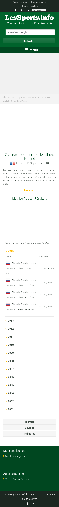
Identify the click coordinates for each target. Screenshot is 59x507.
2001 (11, 409)
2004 (11, 393)
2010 (11, 345)
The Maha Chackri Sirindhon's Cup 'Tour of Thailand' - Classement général (21, 268)
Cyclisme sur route (26, 97)
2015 (11, 251)
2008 (11, 361)
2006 (11, 377)
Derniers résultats (30, 6)
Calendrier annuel (39, 2)
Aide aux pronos (20, 2)
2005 (11, 385)
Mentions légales (15, 456)
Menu (33, 50)
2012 (11, 328)
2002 (11, 401)
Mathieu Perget (20, 101)
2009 (11, 353)
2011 (11, 336)
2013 (11, 320)
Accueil (11, 97)
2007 (11, 369)
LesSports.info (29, 17)
